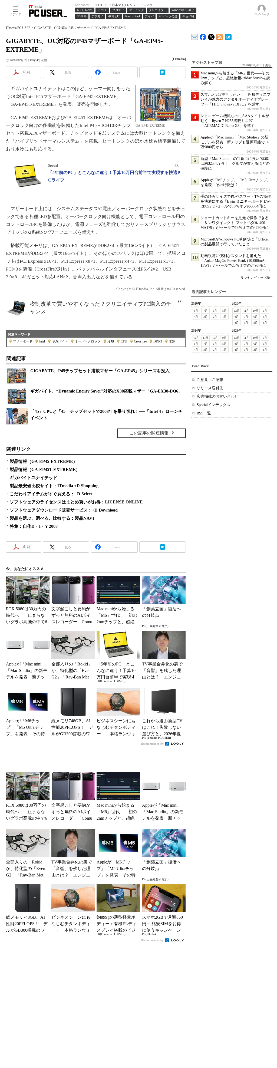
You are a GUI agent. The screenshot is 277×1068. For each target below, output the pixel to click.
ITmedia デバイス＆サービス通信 (194, 36)
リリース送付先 (210, 388)
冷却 (110, 341)
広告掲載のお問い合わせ (217, 396)
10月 (255, 310)
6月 (215, 310)
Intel (42, 341)
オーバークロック (88, 341)
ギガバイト (60, 341)
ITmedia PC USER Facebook (203, 36)
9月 (265, 310)
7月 (205, 310)
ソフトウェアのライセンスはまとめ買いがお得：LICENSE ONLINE (76, 502)
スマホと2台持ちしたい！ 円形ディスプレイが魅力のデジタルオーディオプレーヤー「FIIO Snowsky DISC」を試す (235, 99)
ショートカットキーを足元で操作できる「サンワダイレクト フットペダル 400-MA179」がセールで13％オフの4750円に (234, 223)
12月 (236, 310)
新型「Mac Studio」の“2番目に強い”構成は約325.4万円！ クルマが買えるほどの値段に (235, 163)
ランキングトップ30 (255, 278)
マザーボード (22, 341)
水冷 (172, 341)
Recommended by (152, 743)
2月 (215, 316)
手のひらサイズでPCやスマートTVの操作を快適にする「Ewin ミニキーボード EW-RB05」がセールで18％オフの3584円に (235, 201)
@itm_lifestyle (211, 36)
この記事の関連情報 (149, 433)
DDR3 (157, 341)
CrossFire (140, 341)
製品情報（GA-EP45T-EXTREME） (45, 469)
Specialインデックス (213, 405)
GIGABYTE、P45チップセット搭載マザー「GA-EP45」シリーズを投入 (100, 370)
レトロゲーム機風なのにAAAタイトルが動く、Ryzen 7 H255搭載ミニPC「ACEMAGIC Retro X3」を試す (234, 121)
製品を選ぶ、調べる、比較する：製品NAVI (52, 518)
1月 (224, 316)
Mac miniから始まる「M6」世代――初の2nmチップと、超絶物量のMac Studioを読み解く (235, 78)
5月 (224, 310)
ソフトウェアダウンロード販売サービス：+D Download (64, 510)
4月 (196, 316)
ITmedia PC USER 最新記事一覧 (219, 36)
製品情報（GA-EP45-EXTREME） (43, 461)
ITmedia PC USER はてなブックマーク (228, 36)
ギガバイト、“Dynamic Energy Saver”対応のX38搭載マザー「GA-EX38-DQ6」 (106, 391)
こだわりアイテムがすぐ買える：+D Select (51, 494)
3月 (205, 316)
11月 (246, 310)
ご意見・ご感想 (210, 380)
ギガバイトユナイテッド (33, 477)
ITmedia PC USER (18, 28)
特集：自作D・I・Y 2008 (34, 526)
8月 (196, 310)
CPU (124, 341)
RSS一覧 (204, 413)
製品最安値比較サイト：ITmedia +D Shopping (54, 485)
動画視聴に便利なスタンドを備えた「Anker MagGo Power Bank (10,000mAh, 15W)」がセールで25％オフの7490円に (234, 261)
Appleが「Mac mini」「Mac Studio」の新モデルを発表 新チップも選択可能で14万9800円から (234, 142)
